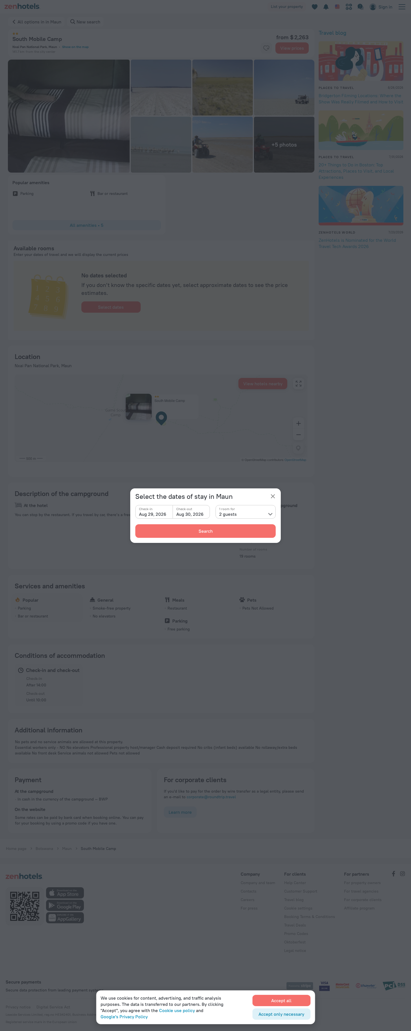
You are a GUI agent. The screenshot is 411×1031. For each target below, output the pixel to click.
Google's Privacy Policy (124, 1016)
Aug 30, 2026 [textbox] (190, 514)
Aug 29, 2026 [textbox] (152, 514)
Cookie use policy (177, 1010)
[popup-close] (272, 496)
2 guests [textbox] (228, 514)
